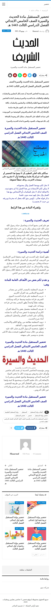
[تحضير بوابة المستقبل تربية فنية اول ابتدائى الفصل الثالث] (36, 508)
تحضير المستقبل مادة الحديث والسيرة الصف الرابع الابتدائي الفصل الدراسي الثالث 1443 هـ (37, 475)
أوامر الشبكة (30, 606)
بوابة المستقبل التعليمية (11, 412)
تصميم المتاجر (17, 606)
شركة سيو (45, 588)
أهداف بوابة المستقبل (36, 412)
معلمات (5, 599)
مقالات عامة (6, 31)
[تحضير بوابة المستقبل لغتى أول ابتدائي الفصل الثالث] (36, 533)
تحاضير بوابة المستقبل (41, 415)
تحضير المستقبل (20, 415)
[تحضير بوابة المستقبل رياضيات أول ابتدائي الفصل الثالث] (14, 533)
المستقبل (24, 412)
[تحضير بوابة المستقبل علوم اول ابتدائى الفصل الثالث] (14, 508)
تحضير (46, 4)
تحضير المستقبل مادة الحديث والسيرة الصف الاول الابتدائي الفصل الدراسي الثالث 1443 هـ (26, 420)
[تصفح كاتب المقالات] (25, 444)
